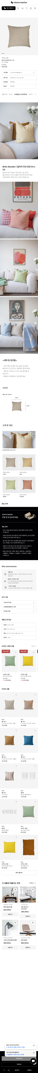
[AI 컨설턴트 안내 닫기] (34, 1045)
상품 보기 (10, 914)
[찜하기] (4, 1070)
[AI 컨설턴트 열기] (33, 1061)
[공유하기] (8, 1070)
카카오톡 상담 (19, 1058)
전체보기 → (32, 883)
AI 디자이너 (10, 8)
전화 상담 (19, 1064)
